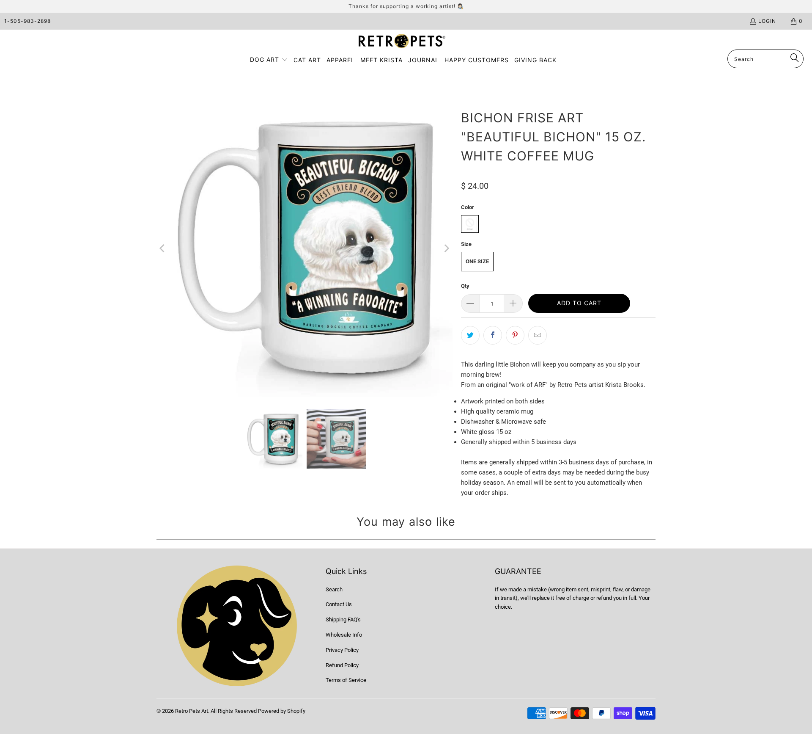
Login (767, 21)
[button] (269, 60)
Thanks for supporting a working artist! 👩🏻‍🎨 (406, 6)
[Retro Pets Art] (402, 42)
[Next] (446, 248)
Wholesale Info (344, 635)
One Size (477, 261)
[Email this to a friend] (537, 335)
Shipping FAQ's (343, 619)
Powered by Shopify (281, 711)
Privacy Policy (342, 650)
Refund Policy (342, 665)
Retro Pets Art (191, 711)
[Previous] (163, 248)
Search (334, 589)
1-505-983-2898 (27, 21)
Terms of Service (346, 680)
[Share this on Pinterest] (515, 335)
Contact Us (339, 604)
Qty (465, 286)
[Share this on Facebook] (492, 335)
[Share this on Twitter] (470, 335)
